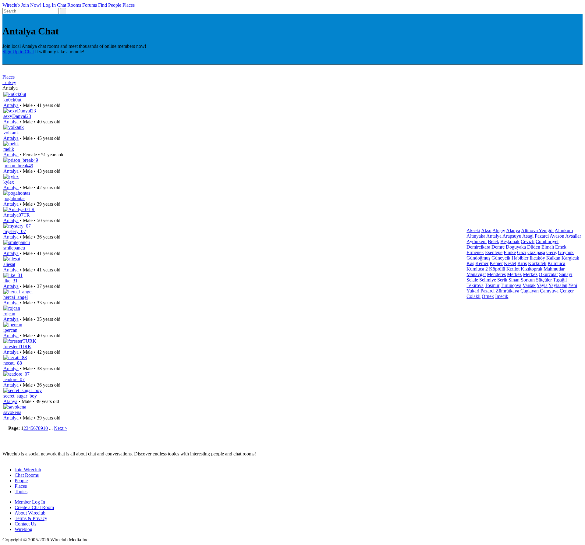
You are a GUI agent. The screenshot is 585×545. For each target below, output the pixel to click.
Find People (109, 5)
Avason (557, 236)
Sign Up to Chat (18, 51)
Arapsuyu (511, 236)
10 (45, 428)
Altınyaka (475, 236)
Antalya (11, 105)
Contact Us (25, 523)
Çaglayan (529, 290)
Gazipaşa (536, 252)
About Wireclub (30, 512)
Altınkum (564, 230)
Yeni (572, 285)
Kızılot (512, 268)
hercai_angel (15, 297)
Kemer (481, 263)
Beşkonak (509, 241)
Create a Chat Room (34, 507)
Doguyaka (516, 246)
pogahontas (14, 198)
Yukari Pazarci (480, 290)
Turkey (9, 82)
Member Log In (30, 501)
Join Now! (31, 5)
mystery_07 (14, 231)
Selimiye (487, 279)
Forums (89, 5)
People (21, 480)
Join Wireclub (28, 469)
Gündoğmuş (478, 257)
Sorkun (528, 279)
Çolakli (473, 296)
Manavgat (476, 274)
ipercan (10, 330)
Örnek (488, 296)
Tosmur (492, 285)
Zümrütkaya (507, 290)
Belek (493, 241)
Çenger (567, 290)
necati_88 (12, 363)
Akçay (498, 230)
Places (128, 5)
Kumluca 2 (477, 268)
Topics (21, 491)
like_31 (10, 280)
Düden (533, 246)
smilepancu (14, 247)
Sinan (514, 279)
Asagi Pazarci (535, 236)
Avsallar (573, 236)
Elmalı (547, 246)
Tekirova (475, 285)
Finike (510, 252)
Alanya (10, 401)
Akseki (473, 230)
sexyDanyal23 (17, 116)
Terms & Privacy (31, 518)
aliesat (9, 264)
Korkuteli (537, 263)
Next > (60, 428)
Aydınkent (476, 241)
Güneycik (500, 257)
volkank (11, 132)
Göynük (566, 252)
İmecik (501, 296)
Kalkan (553, 257)
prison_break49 (18, 165)
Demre (498, 246)
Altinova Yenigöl (537, 230)
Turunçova (511, 285)
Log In (49, 5)
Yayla (542, 285)
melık (8, 149)
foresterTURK (17, 346)
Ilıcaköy (537, 257)
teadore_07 (14, 379)
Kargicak (570, 257)
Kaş (470, 263)
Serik (502, 279)
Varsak (529, 285)
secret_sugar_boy (20, 395)
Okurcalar (548, 274)
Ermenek (475, 252)
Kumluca (556, 263)
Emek (560, 246)
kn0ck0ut (12, 99)
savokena (12, 412)
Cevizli (527, 241)
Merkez (514, 274)
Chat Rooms (69, 5)
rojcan (9, 313)
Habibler (520, 257)
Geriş (551, 252)
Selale (472, 279)
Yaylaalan (557, 285)
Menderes (496, 274)
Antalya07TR (16, 215)
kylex (8, 182)
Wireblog (23, 529)
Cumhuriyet (547, 241)
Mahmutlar (554, 268)
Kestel (510, 263)
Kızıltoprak (531, 268)
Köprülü (497, 268)
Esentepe (493, 252)
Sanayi (565, 274)
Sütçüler (544, 279)
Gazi (521, 252)
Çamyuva (549, 290)
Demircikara (478, 246)
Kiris (522, 263)
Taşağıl (560, 279)
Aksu (486, 230)
